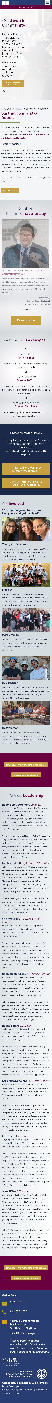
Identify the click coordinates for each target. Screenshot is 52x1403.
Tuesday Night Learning (13, 157)
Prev (5, 266)
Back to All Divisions (26, 7)
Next (47, 266)
